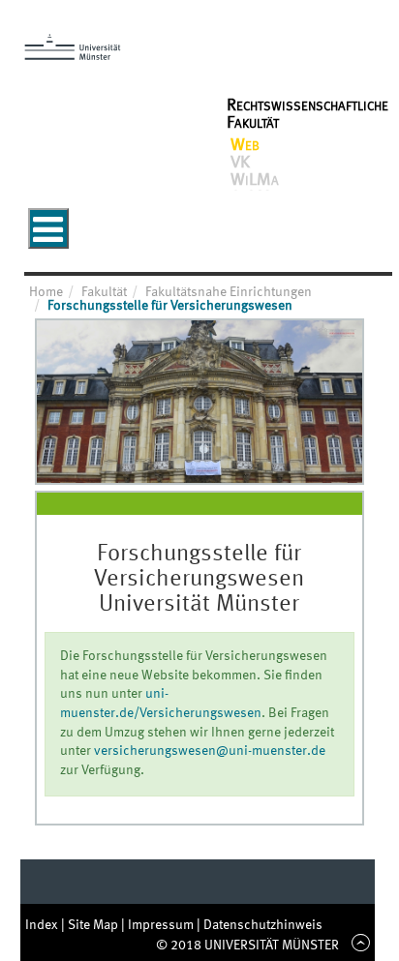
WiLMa (255, 180)
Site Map (94, 925)
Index (43, 925)
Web (245, 145)
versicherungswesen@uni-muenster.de (209, 751)
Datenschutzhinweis (262, 925)
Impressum (162, 925)
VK (240, 162)
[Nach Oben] (357, 945)
